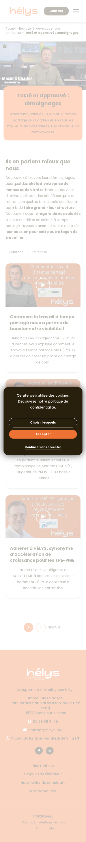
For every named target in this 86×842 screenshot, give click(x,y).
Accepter (43, 434)
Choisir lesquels (43, 422)
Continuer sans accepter (43, 447)
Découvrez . (43, 404)
